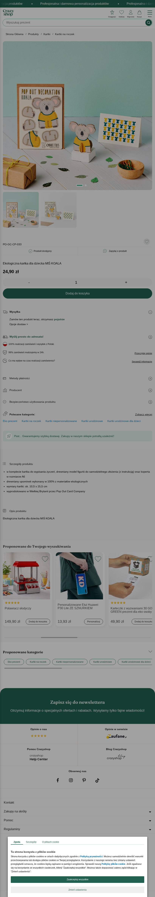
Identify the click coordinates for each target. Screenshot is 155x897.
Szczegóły (31, 842)
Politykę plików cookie (113, 864)
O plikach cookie (50, 842)
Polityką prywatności (91, 856)
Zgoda (17, 842)
